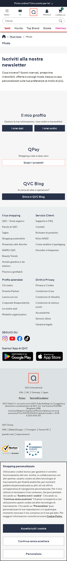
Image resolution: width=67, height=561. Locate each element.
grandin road (8, 434)
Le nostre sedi (9, 308)
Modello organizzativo (14, 314)
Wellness (60, 28)
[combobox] (30, 21)
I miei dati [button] (17, 128)
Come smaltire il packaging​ (50, 244)
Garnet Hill (43, 429)
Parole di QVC (10, 226)
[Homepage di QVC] (3, 37)
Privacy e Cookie (45, 285)
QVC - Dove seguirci (13, 220)
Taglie (5, 232)
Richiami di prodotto (47, 232)
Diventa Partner (10, 291)
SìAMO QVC (9, 250)
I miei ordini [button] (49, 128)
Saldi (7, 28)
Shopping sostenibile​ (13, 238)
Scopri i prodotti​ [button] (33, 162)
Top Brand (33, 28)
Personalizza (33, 554)
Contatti (40, 226)
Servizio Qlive (43, 318)
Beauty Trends (10, 255)
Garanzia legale (44, 324)
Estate (47, 28)
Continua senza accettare (33, 541)
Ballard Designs (16, 429)
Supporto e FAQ (44, 220)
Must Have (15, 36)
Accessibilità (42, 312)
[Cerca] (61, 21)
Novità (18, 28)
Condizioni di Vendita (48, 296)
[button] (6, 13)
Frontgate (31, 429)
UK (27, 392)
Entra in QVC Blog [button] (33, 196)
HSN (4, 429)
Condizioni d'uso (45, 291)
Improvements (23, 434)
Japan (45, 392)
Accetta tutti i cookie (33, 528)
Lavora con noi (10, 296)
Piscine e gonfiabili (12, 271)
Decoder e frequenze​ (47, 250)
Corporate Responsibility (15, 302)
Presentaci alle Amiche (14, 244)
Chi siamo (7, 285)
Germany (36, 392)
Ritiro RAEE (42, 238)
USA (21, 392)
